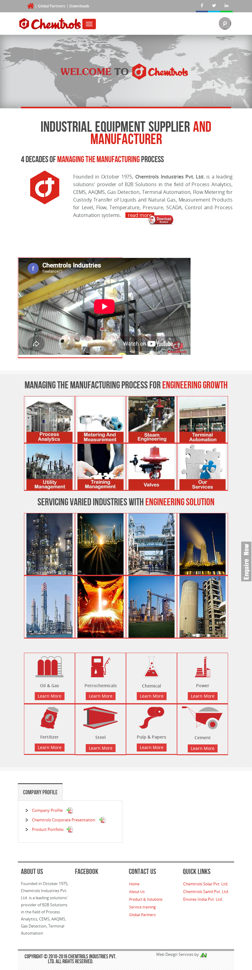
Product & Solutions (146, 899)
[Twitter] (214, 6)
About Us (137, 891)
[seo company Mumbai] (203, 954)
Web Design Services (174, 954)
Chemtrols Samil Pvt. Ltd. (206, 891)
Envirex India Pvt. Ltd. (203, 899)
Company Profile (40, 792)
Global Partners (51, 6)
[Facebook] (202, 6)
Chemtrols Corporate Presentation (64, 820)
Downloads (79, 6)
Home (134, 883)
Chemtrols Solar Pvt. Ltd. (205, 884)
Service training (142, 906)
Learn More (49, 696)
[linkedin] (226, 6)
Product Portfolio (48, 829)
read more (140, 215)
